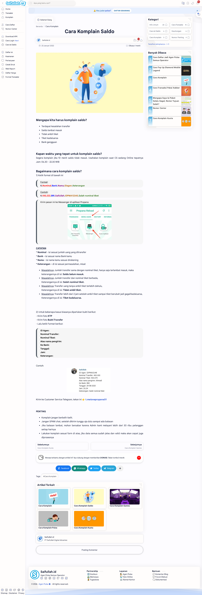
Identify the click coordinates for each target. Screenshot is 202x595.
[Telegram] (108, 468)
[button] (183, 3)
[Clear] (73, 3)
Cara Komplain (45, 506)
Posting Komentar (89, 550)
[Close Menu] (197, 10)
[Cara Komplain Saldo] (89, 83)
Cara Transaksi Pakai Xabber (166, 88)
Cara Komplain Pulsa (47, 528)
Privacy (21, 593)
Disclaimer (13, 593)
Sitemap (4, 593)
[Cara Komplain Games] (125, 496)
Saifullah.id (85, 584)
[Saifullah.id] (46, 40)
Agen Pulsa (43, 584)
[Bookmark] (188, 3)
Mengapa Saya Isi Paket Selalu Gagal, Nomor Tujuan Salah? (166, 101)
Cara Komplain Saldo (83, 506)
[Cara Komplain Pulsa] (53, 518)
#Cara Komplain (49, 476)
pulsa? (108, 10)
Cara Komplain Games (120, 506)
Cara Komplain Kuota (83, 528)
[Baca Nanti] (134, 40)
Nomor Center (159, 108)
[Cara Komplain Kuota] (89, 518)
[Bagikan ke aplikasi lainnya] (120, 468)
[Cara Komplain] (53, 496)
